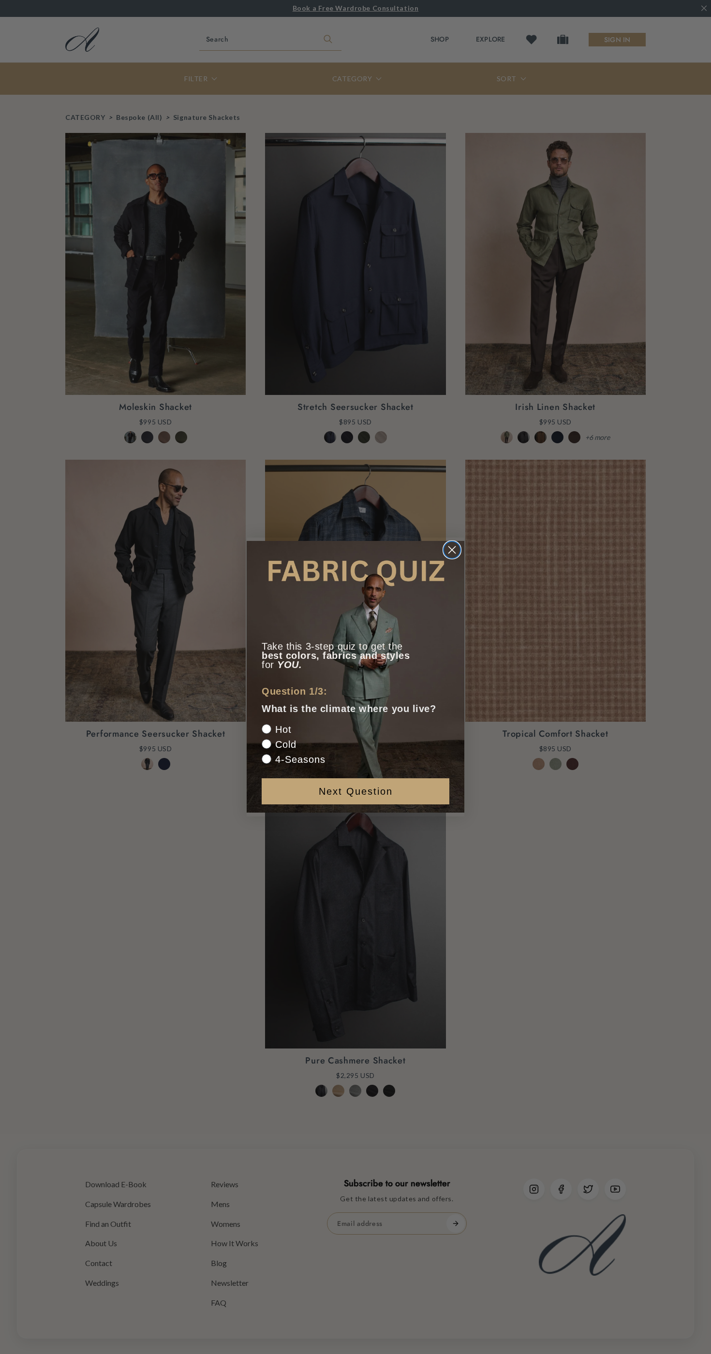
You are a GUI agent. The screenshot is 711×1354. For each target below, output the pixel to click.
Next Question (356, 791)
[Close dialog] (452, 549)
